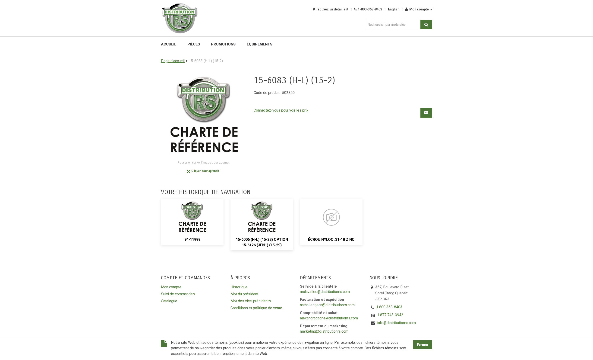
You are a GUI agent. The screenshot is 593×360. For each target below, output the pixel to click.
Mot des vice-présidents (250, 301)
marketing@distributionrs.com (324, 331)
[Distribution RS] (179, 18)
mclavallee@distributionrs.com (325, 291)
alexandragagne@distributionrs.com (329, 318)
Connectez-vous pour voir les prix (281, 110)
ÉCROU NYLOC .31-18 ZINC (331, 239)
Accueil (168, 44)
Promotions (223, 44)
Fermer (422, 345)
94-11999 (192, 239)
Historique (238, 287)
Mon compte (419, 9)
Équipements (259, 44)
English (393, 9)
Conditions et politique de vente (256, 308)
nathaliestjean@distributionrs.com (327, 305)
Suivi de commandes (178, 294)
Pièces (193, 44)
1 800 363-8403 (389, 307)
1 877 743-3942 (390, 315)
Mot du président (244, 294)
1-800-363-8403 (370, 9)
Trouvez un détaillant (332, 9)
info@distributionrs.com (396, 323)
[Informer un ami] (426, 113)
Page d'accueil (173, 61)
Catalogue (169, 301)
